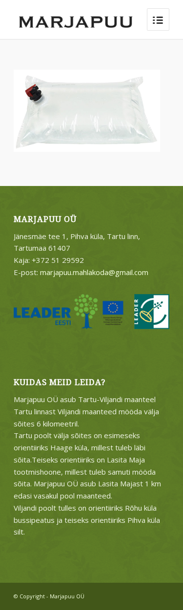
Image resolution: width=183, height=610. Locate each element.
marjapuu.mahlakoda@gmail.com (94, 272)
